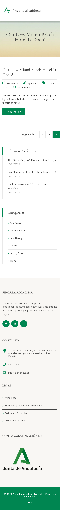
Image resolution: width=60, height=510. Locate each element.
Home (30, 502)
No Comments (25, 87)
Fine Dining (16, 238)
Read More (13, 111)
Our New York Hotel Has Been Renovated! (32, 172)
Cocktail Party (17, 230)
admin (34, 83)
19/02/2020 (12, 83)
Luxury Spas (16, 253)
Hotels (13, 245)
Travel (13, 260)
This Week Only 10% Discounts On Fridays (32, 160)
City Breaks (16, 223)
